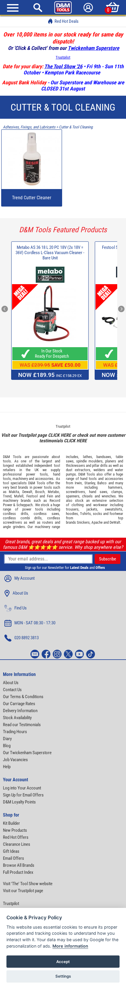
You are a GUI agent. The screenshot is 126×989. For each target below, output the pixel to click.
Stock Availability (17, 717)
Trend (7, 496)
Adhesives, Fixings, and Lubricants (29, 127)
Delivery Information (20, 710)
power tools (36, 474)
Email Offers (13, 858)
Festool (32, 496)
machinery (20, 478)
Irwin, (79, 483)
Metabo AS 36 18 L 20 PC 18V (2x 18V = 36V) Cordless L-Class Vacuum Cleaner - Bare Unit (50, 253)
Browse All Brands (18, 865)
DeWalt (115, 522)
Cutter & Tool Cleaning (76, 127)
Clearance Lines (16, 844)
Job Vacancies (15, 759)
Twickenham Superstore (93, 48)
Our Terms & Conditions (23, 696)
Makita (14, 492)
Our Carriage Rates (19, 703)
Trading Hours (15, 731)
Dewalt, (27, 492)
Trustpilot (63, 57)
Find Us (20, 608)
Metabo (53, 492)
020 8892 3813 (26, 637)
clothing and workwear (89, 505)
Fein (50, 496)
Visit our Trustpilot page (23, 890)
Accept (63, 961)
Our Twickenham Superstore (27, 752)
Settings (63, 976)
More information (70, 945)
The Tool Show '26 (63, 66)
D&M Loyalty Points (19, 802)
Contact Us (12, 689)
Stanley (89, 483)
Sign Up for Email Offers (23, 795)
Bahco (102, 483)
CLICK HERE (59, 435)
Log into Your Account (22, 788)
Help (7, 766)
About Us (20, 593)
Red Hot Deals (67, 21)
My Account (24, 578)
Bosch (40, 492)
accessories (44, 478)
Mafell (18, 496)
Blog (7, 745)
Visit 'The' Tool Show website (27, 883)
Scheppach (24, 505)
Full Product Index (18, 872)
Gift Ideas (11, 851)
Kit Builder (11, 823)
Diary (7, 738)
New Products (15, 830)
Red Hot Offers (15, 837)
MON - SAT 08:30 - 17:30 (34, 622)
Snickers (83, 522)
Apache (97, 522)
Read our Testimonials (22, 724)
